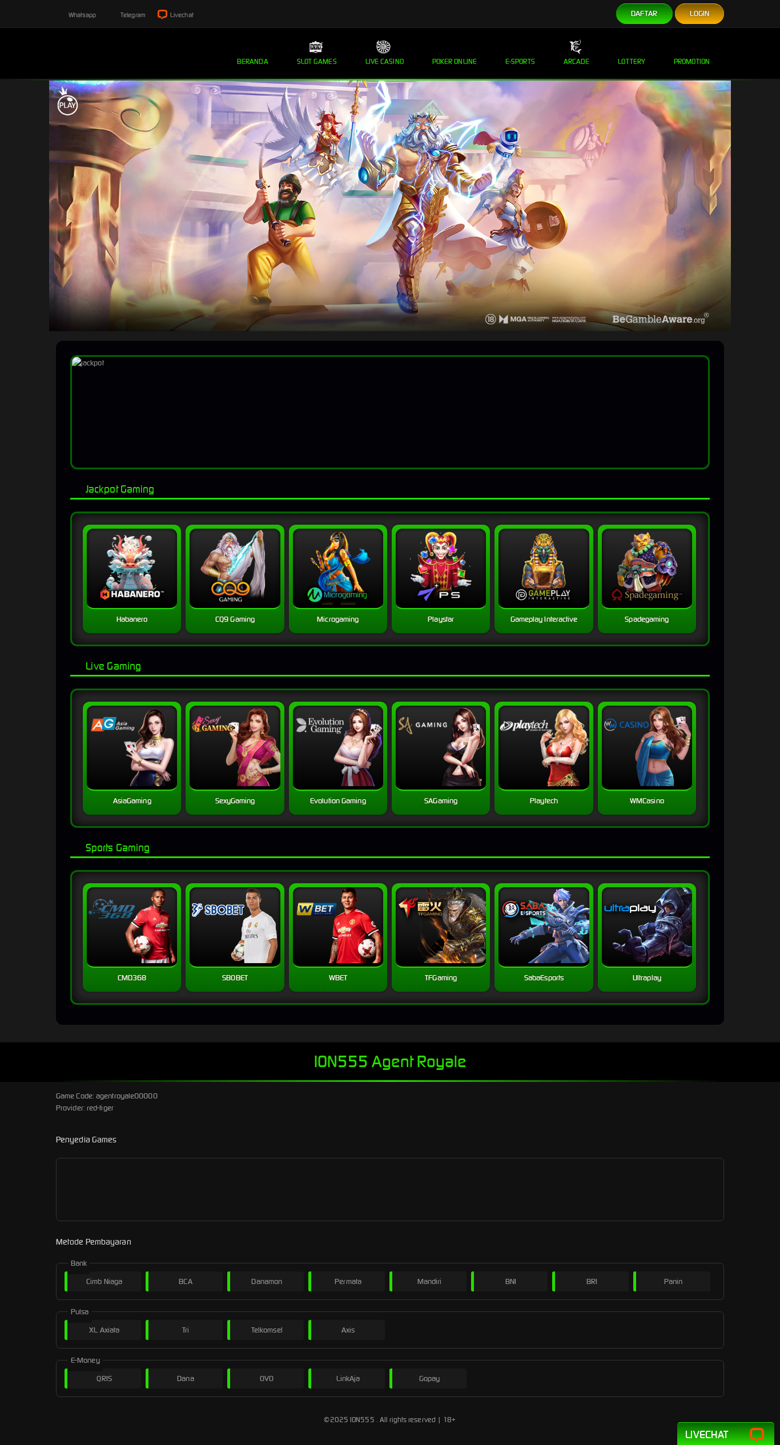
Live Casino (384, 61)
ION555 (362, 1419)
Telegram (132, 15)
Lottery (631, 61)
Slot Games (317, 61)
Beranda (252, 61)
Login (700, 13)
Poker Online (454, 61)
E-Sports (520, 61)
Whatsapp (81, 15)
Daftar (644, 13)
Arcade (577, 61)
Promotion (692, 61)
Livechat (181, 15)
